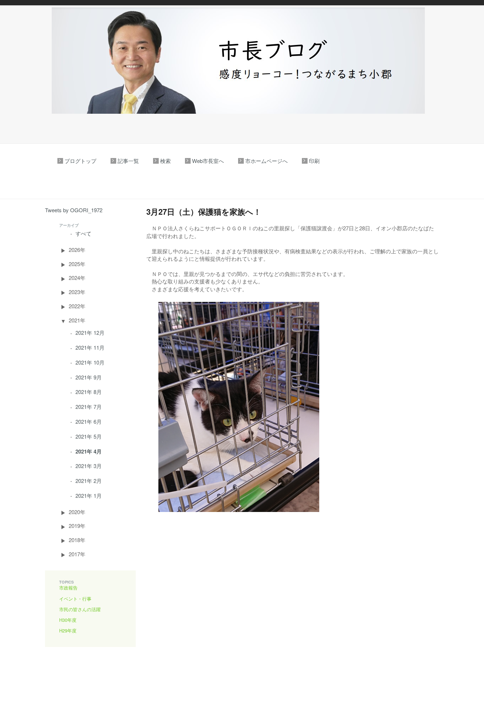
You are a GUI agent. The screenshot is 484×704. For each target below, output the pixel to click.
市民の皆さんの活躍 (80, 609)
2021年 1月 (88, 495)
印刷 (314, 160)
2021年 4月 (88, 451)
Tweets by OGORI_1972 (73, 210)
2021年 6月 (88, 421)
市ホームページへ (266, 160)
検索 (165, 160)
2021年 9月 (88, 377)
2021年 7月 (88, 406)
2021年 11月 (90, 347)
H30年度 (68, 619)
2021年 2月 (88, 480)
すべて (83, 233)
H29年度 (68, 630)
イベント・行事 (75, 598)
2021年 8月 (88, 391)
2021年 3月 (88, 465)
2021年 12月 (90, 332)
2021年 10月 (90, 362)
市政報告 (68, 587)
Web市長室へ (208, 160)
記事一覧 (128, 160)
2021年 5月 (88, 436)
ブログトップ (80, 160)
